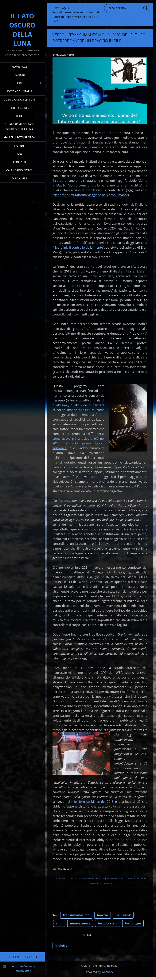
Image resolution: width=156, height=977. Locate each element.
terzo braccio (107, 923)
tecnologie (133, 923)
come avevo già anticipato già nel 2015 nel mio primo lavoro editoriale (78, 443)
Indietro (61, 945)
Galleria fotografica (19, 137)
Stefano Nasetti (62, 868)
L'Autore (19, 75)
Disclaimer (19, 178)
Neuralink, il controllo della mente (78, 247)
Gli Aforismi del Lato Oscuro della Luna (19, 126)
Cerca (145, 8)
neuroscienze (80, 923)
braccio (102, 915)
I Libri (19, 83)
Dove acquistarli (19, 91)
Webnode (108, 972)
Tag (55, 915)
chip (59, 923)
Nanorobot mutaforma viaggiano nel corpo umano (90, 195)
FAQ (19, 154)
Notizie (19, 145)
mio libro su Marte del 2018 (92, 801)
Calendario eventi (19, 170)
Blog (19, 116)
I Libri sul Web (19, 107)
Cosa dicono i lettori (19, 99)
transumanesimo (76, 915)
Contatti (19, 162)
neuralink (123, 915)
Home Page (19, 66)
